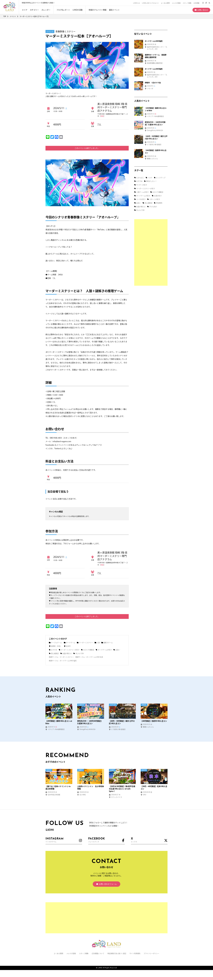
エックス (134, 839)
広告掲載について (98, 953)
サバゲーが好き (141, 185)
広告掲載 (196, 3)
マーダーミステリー (86, 642)
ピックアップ (160, 177)
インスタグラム (54, 839)
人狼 (98, 642)
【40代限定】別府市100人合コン (154, 721)
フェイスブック (96, 839)
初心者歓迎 (55, 653)
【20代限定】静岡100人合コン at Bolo (58, 722)
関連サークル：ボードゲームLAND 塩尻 (63, 660)
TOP (4, 16)
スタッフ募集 (187, 3)
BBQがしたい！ (151, 181)
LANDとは (136, 3)
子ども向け (153, 206)
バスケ (150, 177)
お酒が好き (158, 196)
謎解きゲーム (108, 642)
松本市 (68, 646)
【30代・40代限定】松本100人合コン (154, 787)
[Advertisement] (151, 252)
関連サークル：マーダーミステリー (61, 657)
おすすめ (54, 650)
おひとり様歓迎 (88, 650)
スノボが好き (141, 199)
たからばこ (140, 177)
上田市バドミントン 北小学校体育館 (90, 787)
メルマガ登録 (176, 3)
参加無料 (159, 203)
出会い (117, 650)
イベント (13, 16)
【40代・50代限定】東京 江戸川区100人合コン (122, 722)
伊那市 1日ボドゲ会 (153, 83)
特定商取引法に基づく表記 (116, 953)
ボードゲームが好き (105, 650)
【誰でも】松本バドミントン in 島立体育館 (58, 787)
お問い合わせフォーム (108, 884)
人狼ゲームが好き (142, 192)
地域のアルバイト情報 (97, 10)
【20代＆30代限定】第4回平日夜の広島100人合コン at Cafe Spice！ (122, 788)
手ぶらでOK (79, 653)
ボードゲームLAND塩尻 (154, 41)
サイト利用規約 (134, 953)
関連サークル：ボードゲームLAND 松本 (89, 657)
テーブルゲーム (56, 642)
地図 (102, 116)
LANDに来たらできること (150, 3)
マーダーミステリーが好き (70, 650)
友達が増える (67, 653)
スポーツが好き (154, 199)
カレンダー (45, 10)
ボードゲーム (70, 642)
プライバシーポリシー (151, 953)
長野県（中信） (56, 646)
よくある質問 (165, 3)
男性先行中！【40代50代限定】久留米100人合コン (90, 722)
